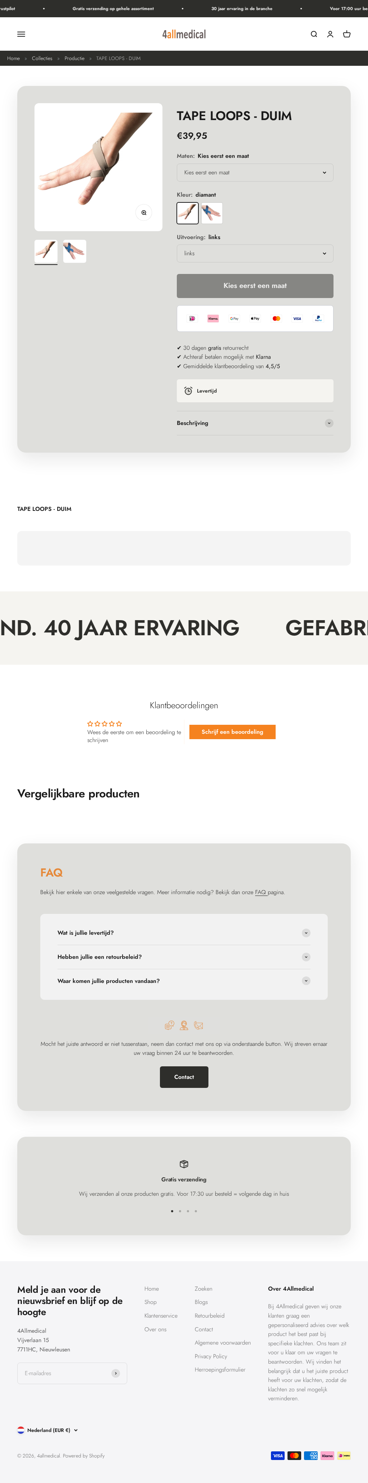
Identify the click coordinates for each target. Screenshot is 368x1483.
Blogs (201, 1302)
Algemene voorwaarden (223, 1342)
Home (13, 58)
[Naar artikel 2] (74, 252)
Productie (74, 58)
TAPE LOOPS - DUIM (118, 58)
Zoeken (203, 1289)
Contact (184, 1077)
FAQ (261, 892)
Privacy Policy (211, 1356)
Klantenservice (161, 1316)
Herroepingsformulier (220, 1369)
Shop (150, 1302)
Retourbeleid (210, 1316)
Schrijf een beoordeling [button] (232, 732)
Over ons (155, 1329)
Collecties (42, 58)
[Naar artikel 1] (46, 252)
